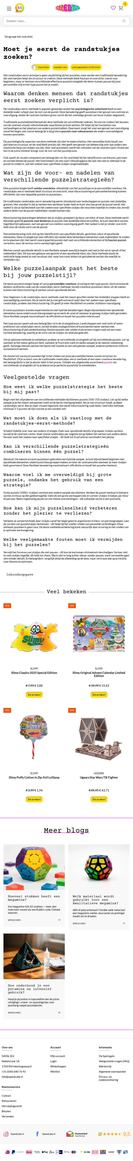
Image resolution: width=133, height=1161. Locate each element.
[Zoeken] (124, 21)
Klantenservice (11, 1086)
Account (55, 1047)
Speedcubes (14, 920)
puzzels (108, 362)
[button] (51, 574)
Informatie (105, 1047)
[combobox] (61, 21)
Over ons (7, 1047)
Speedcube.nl (17, 1134)
